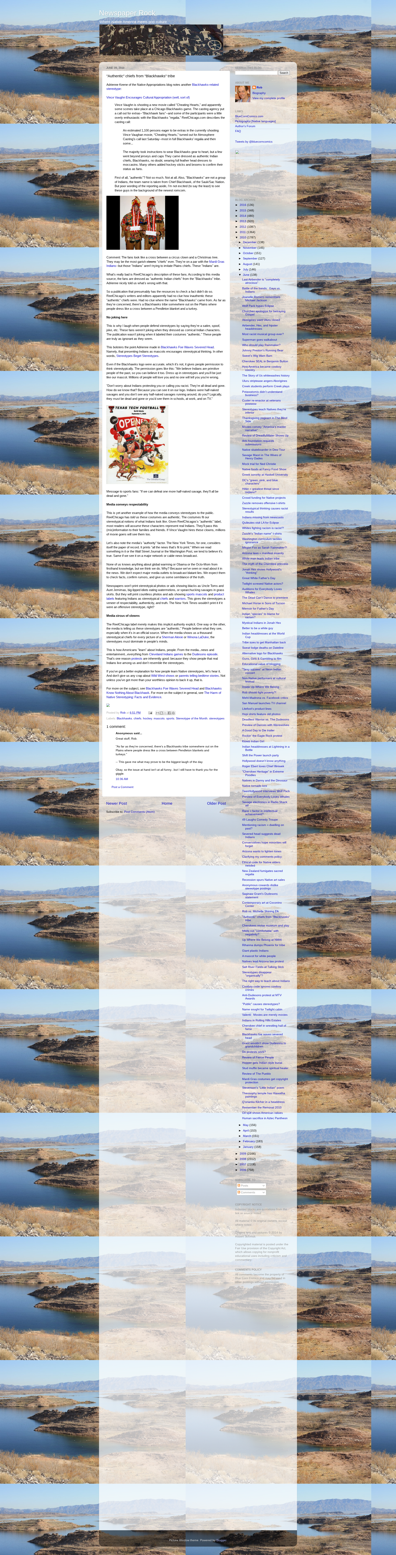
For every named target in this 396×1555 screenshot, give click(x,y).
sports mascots (196, 594)
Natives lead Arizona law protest (263, 961)
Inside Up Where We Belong (260, 686)
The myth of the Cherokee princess (265, 563)
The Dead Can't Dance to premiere (265, 597)
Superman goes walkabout (259, 339)
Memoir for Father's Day (258, 608)
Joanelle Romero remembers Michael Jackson (261, 299)
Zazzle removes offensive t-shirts (263, 503)
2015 (243, 210)
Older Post (216, 803)
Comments (247, 1192)
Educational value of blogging (261, 664)
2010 (243, 237)
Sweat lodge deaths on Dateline (263, 647)
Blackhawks (124, 718)
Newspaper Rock (127, 13)
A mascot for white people (259, 956)
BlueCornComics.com (249, 116)
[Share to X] (165, 713)
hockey (147, 718)
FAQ (238, 131)
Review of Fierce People (258, 1057)
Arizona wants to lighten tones (261, 851)
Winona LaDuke (198, 637)
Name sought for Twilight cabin (262, 1009)
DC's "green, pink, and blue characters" (260, 482)
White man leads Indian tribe (260, 558)
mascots (159, 718)
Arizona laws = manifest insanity (263, 553)
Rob (123, 712)
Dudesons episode (204, 654)
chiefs (164, 598)
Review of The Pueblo (256, 1073)
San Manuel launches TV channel (264, 703)
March (247, 1136)
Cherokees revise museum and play (265, 925)
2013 (243, 221)
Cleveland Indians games (166, 654)
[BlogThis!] (161, 713)
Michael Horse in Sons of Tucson (263, 603)
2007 (243, 1164)
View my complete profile (268, 98)
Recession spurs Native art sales (263, 879)
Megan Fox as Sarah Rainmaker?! (264, 547)
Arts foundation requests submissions (258, 442)
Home (167, 803)
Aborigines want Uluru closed (261, 319)
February (249, 1141)
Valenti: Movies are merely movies (265, 1014)
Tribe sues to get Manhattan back (264, 642)
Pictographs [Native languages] (255, 121)
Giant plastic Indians (255, 950)
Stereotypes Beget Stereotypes (137, 356)
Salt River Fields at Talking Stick (263, 967)
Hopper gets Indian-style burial (262, 1062)
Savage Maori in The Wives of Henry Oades (261, 457)
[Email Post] (150, 712)
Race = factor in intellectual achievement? (259, 812)
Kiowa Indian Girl (253, 741)
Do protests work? (254, 1051)
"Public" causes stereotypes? (261, 1004)
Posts (244, 1185)
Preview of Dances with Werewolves (265, 725)
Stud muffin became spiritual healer (265, 1068)
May (246, 1125)
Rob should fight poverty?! (259, 692)
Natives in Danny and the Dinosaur (265, 780)
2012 (243, 226)
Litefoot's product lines (256, 708)
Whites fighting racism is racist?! (263, 528)
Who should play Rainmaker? (261, 345)
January (248, 1146)
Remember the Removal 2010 (262, 1107)
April (246, 1130)
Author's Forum (245, 126)
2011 (243, 232)
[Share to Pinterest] (173, 713)
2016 (243, 204)
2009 (243, 1153)
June (246, 274)
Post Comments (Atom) (139, 811)
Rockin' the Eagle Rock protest (262, 735)
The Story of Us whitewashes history (266, 375)
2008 (243, 1159)
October (248, 253)
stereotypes (216, 718)
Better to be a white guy (257, 628)
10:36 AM (122, 779)
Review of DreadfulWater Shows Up (265, 435)
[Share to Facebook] (169, 713)
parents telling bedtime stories (199, 675)
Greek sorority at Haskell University (265, 474)
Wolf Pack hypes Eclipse (258, 305)
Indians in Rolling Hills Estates (261, 1020)
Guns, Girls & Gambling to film (262, 658)
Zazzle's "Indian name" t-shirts (262, 533)
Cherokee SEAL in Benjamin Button (265, 361)
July (246, 269)
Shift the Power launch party (260, 755)
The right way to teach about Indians (266, 981)
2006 (243, 1170)
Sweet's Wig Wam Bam (257, 355)
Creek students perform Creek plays (265, 386)
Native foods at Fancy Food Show (264, 469)
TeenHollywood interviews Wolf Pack (266, 791)
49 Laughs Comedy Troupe (260, 819)
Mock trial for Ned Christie (259, 464)
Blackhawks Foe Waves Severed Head (187, 347)
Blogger (221, 1540)
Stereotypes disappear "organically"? (257, 974)
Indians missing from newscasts (263, 517)
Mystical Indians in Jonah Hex (261, 622)
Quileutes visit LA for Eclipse (260, 522)
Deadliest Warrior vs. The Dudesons (265, 719)
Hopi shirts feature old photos (261, 714)
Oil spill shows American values (262, 1112)
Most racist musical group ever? (263, 334)
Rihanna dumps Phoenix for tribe (263, 945)
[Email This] (158, 713)
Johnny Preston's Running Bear (262, 350)
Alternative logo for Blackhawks (262, 653)
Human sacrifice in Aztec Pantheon (265, 1118)
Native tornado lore (254, 785)
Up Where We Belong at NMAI (262, 939)
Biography (259, 93)
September (250, 258)
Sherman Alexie (172, 637)
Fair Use (240, 1248)
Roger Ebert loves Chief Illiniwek (263, 766)
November (250, 247)
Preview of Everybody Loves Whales (266, 796)
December (250, 242)
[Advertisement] (261, 1316)
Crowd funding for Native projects (264, 497)
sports (170, 718)
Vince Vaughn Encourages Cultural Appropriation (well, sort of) (148, 97)
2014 (243, 215)
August (248, 264)
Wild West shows (162, 675)
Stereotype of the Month (191, 718)
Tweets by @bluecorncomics (253, 141)
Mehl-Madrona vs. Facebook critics (265, 697)
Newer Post (116, 803)
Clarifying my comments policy (262, 856)
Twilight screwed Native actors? (262, 583)
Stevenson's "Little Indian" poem (263, 1087)
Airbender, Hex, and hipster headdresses (260, 327)
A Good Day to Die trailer (258, 730)
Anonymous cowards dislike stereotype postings (260, 887)
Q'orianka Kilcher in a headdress (263, 1102)
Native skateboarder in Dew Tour (263, 449)
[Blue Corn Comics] (247, 190)
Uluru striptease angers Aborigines (264, 380)
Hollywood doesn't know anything (263, 760)
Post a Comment (122, 787)
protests (136, 658)
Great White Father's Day (258, 578)
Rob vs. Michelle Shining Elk (260, 911)
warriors (180, 598)
